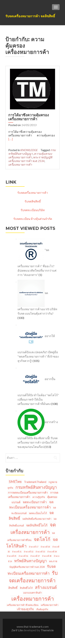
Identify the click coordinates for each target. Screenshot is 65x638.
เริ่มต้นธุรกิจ (42, 609)
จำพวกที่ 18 (45, 546)
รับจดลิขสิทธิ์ (33, 201)
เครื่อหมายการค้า (49, 605)
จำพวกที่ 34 (52, 551)
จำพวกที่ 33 (40, 551)
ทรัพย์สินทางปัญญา (30, 560)
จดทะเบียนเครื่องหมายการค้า (31, 504)
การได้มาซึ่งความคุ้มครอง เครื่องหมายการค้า (28, 117)
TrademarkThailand (35, 481)
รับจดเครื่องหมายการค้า (32, 192)
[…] (10, 139)
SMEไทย (15, 482)
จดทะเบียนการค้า (35, 502)
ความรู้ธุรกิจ (38, 497)
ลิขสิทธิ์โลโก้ (26, 587)
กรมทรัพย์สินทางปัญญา (32, 151)
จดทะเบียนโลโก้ (38, 513)
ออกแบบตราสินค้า (32, 592)
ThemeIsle (47, 630)
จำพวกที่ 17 (33, 546)
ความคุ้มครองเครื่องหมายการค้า (30, 155)
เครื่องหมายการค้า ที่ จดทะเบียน (22, 605)
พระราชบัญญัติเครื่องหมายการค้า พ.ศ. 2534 (30, 159)
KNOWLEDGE (29, 150)
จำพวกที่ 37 (35, 556)
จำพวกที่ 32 (28, 551)
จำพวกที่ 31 (16, 551)
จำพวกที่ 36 (23, 556)
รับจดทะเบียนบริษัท (33, 210)
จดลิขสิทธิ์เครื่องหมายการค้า (36, 518)
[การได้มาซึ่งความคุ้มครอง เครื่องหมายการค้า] (32, 88)
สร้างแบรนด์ (46, 587)
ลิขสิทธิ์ (13, 587)
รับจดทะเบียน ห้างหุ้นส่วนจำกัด (32, 218)
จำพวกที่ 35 (11, 556)
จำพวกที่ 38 (46, 556)
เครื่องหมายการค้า (20, 164)
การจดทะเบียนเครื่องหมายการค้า (28, 492)
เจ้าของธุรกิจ (25, 609)
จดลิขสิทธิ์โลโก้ (36, 525)
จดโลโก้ (42, 539)
